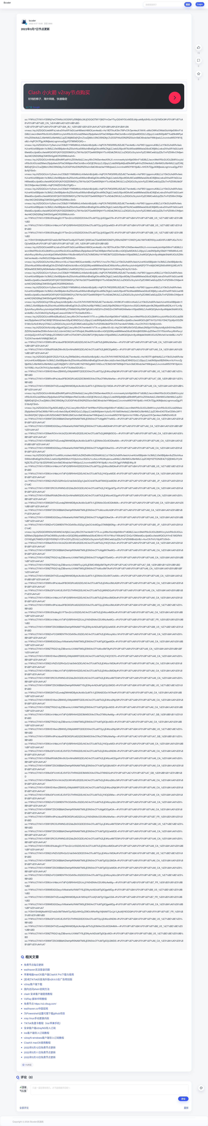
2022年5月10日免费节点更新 (40, 1057)
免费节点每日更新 (34, 964)
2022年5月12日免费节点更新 (40, 1047)
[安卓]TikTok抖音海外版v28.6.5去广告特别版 (48, 979)
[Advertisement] (104, 53)
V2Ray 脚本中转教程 (35, 999)
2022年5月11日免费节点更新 (40, 1052)
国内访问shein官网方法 (36, 989)
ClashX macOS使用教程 (37, 1042)
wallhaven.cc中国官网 (36, 1008)
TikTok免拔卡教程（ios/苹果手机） (43, 1023)
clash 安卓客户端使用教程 (38, 994)
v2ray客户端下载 (33, 984)
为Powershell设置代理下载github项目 (44, 1013)
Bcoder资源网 (36, 1121)
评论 (183, 1098)
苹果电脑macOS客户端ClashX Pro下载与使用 (49, 974)
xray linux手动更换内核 (36, 1018)
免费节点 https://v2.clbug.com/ (40, 1003)
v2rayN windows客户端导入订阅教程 (44, 1037)
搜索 (188, 4)
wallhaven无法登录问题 (37, 969)
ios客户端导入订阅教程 (36, 1033)
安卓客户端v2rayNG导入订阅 (40, 1028)
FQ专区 (28, 1064)
